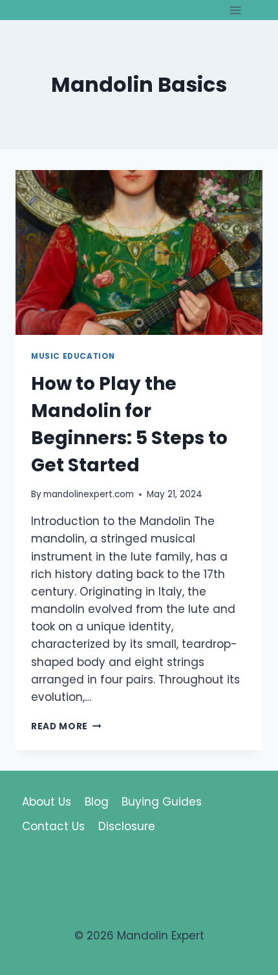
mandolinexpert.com (88, 494)
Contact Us (53, 826)
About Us (46, 801)
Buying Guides (162, 801)
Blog (97, 801)
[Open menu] (235, 10)
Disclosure (126, 826)
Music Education (73, 356)
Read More (66, 726)
